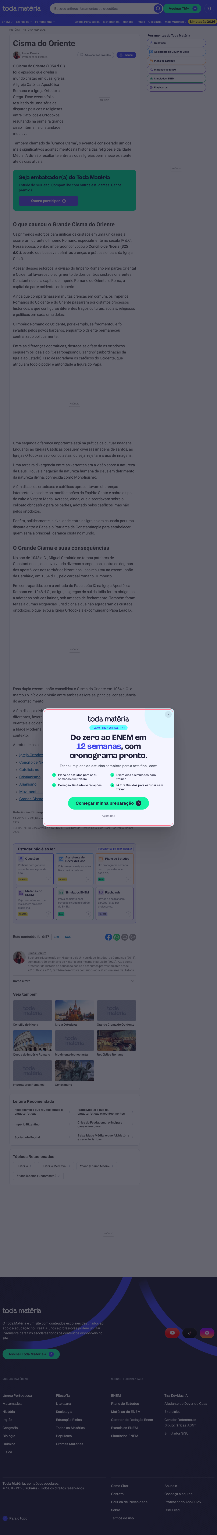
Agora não (108, 816)
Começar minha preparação (105, 803)
